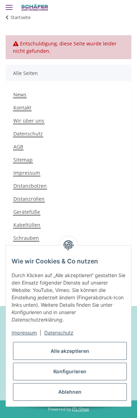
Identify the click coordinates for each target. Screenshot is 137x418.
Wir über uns (28, 120)
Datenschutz (28, 133)
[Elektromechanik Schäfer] (34, 8)
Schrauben (26, 238)
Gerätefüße (26, 211)
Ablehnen (69, 392)
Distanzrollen (29, 198)
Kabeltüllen (26, 225)
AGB (18, 146)
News (19, 94)
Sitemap (23, 159)
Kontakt (22, 107)
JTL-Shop (80, 409)
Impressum (26, 172)
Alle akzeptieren (70, 351)
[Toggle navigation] (9, 4)
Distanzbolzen (30, 185)
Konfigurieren (69, 371)
